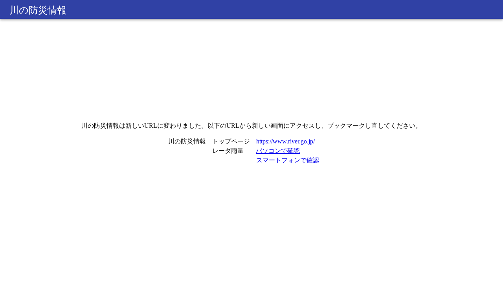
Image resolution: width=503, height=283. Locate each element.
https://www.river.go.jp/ (285, 141)
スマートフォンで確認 (287, 160)
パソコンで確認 (278, 150)
